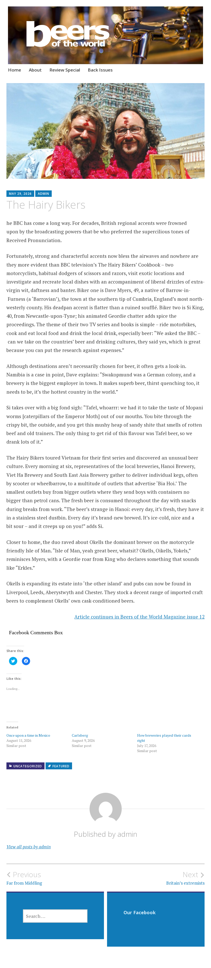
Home (14, 70)
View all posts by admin (28, 847)
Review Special (64, 70)
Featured (60, 766)
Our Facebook (140, 912)
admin (43, 193)
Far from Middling (24, 878)
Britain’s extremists (185, 878)
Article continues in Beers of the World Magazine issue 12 (139, 616)
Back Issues (100, 70)
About (35, 70)
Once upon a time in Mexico (28, 735)
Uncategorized (27, 766)
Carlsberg (80, 735)
